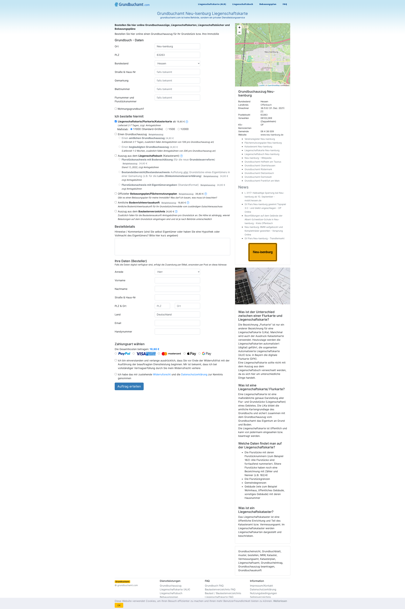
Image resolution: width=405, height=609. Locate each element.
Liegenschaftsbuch (242, 4)
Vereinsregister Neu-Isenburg (260, 139)
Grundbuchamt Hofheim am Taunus (263, 161)
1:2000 (185, 129)
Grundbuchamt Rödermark (258, 169)
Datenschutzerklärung (194, 374)
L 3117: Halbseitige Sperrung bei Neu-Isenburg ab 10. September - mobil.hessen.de (264, 196)
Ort (117, 46)
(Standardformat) (173, 184)
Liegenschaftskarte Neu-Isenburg (262, 150)
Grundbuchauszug (170, 585)
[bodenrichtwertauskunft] (188, 202)
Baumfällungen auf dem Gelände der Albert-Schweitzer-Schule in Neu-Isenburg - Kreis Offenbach (263, 219)
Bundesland (121, 63)
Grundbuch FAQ (214, 585)
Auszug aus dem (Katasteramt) (148, 155)
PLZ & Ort (120, 306)
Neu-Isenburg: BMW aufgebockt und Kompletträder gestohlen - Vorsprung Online (264, 231)
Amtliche (152, 202)
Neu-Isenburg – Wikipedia (258, 158)
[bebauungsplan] (205, 193)
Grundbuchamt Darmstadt (258, 176)
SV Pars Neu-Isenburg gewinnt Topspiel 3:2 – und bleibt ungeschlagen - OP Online (265, 208)
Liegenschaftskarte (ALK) (212, 4)
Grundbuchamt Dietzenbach (259, 173)
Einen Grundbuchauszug (140, 134)
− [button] (239, 32)
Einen (148, 138)
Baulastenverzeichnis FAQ (220, 589)
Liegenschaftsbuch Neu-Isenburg (262, 154)
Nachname (121, 288)
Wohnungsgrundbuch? (131, 108)
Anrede (119, 271)
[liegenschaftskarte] (187, 121)
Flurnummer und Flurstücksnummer (126, 99)
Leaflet (261, 85)
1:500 (171, 129)
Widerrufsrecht (162, 374)
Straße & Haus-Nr (125, 72)
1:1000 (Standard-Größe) (148, 129)
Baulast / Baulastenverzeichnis (223, 593)
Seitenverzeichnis (260, 597)
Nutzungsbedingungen (263, 593)
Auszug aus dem (146, 211)
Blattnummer (122, 89)
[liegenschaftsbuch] (181, 155)
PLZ (117, 54)
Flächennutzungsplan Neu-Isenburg (263, 142)
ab (151, 121)
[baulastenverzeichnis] (176, 211)
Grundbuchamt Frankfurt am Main (262, 180)
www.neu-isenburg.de (272, 134)
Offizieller (161, 193)
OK (119, 605)
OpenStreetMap (274, 85)
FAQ (285, 4)
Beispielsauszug (156, 134)
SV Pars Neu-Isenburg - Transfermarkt (264, 238)
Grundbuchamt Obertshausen (260, 165)
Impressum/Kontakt (261, 585)
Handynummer (123, 331)
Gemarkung (121, 80)
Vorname (120, 280)
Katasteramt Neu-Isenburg (258, 146)
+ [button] (239, 27)
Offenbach (266, 104)
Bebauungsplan (267, 4)
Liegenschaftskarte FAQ (219, 597)
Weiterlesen (280, 601)
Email (118, 323)
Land (118, 314)
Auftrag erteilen (129, 386)
